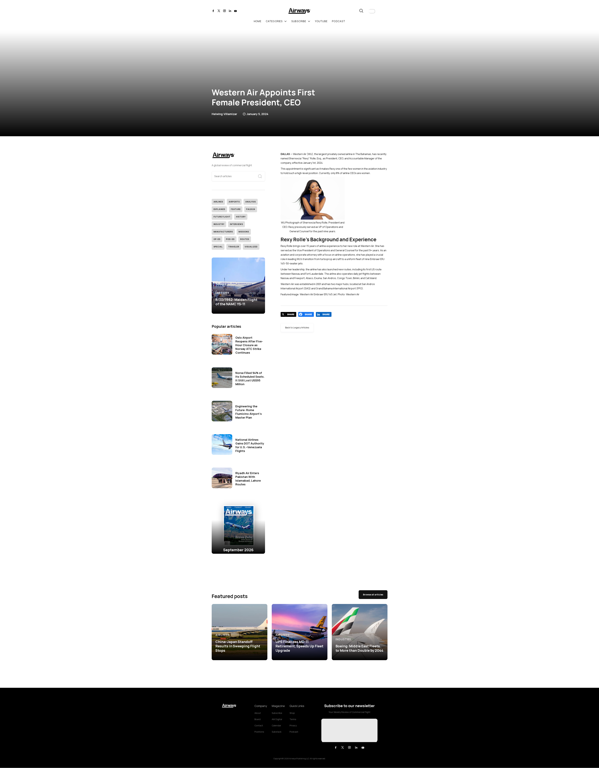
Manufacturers (223, 231)
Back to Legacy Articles (297, 327)
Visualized (251, 246)
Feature (236, 209)
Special (218, 246)
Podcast (294, 731)
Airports (234, 201)
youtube (321, 21)
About (257, 713)
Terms (293, 719)
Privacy (293, 725)
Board (257, 719)
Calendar (276, 725)
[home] (299, 11)
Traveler (233, 246)
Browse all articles (373, 594)
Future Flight (222, 216)
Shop (292, 713)
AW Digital (277, 719)
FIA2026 (250, 209)
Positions (259, 731)
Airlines (218, 201)
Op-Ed (217, 239)
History (241, 216)
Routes (244, 239)
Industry (219, 224)
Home (257, 21)
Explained (219, 209)
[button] (372, 11)
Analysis (250, 201)
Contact (258, 725)
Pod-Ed (230, 239)
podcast (338, 21)
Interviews (236, 224)
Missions (244, 231)
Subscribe (277, 713)
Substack (276, 731)
